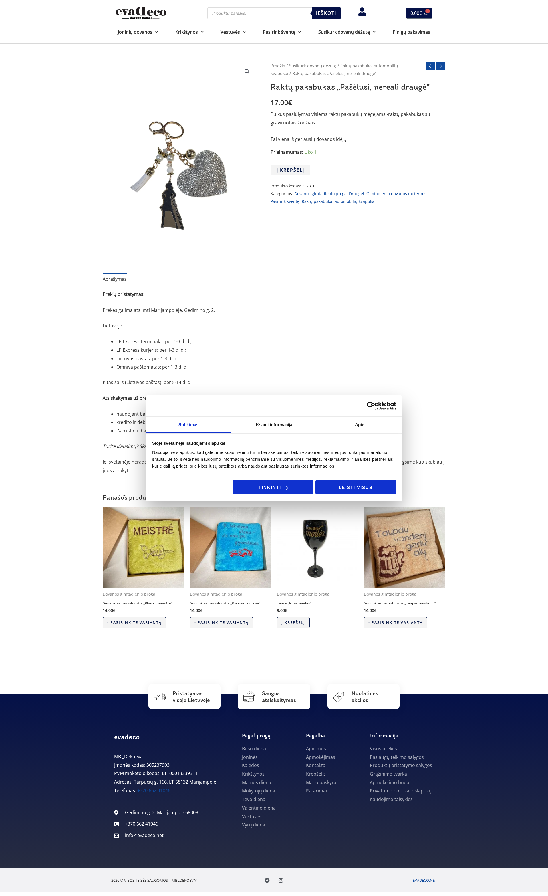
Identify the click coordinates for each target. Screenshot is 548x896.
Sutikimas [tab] (188, 424)
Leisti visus (356, 487)
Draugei (356, 193)
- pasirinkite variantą (134, 622)
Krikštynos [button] (186, 32)
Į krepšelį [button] (293, 622)
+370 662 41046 (153, 790)
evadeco (127, 736)
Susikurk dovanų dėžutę (312, 65)
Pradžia (278, 65)
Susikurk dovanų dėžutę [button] (344, 32)
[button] (247, 71)
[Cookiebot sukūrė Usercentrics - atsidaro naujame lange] (371, 406)
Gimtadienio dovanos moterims (396, 193)
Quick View (143, 583)
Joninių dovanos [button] (135, 32)
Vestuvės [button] (230, 32)
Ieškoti (326, 13)
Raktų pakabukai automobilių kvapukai (339, 201)
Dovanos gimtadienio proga (320, 193)
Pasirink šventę (285, 201)
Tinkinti (270, 487)
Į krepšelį (290, 170)
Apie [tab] (359, 424)
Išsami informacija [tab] (274, 424)
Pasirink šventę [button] (279, 32)
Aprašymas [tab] (115, 279)
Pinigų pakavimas (411, 32)
